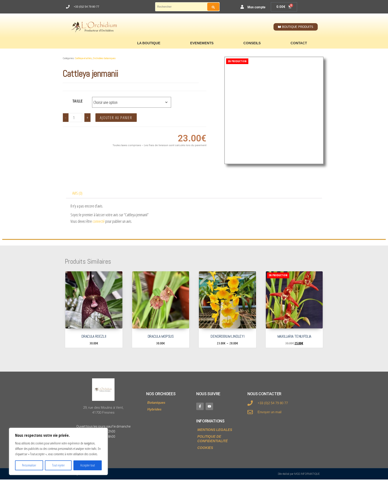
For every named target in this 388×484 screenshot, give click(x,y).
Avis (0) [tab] (77, 193)
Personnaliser (29, 465)
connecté (99, 221)
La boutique (148, 43)
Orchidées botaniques (104, 58)
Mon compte (256, 7)
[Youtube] (209, 406)
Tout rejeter (58, 465)
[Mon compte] (242, 7)
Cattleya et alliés (83, 58)
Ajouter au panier (116, 117)
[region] (58, 451)
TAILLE (77, 101)
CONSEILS (252, 43)
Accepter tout (87, 465)
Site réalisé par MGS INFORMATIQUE (299, 473)
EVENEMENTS (202, 43)
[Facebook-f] (200, 406)
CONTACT (299, 43)
